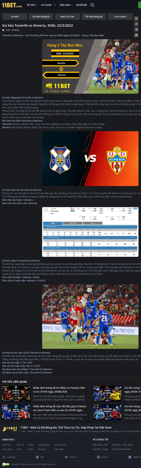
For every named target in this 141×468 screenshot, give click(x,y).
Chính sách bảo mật (121, 449)
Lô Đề (30, 449)
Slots (19, 449)
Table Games (44, 444)
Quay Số (42, 449)
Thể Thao (6, 444)
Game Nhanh (60, 444)
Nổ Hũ (31, 444)
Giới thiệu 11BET (100, 444)
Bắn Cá (20, 444)
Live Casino (7, 449)
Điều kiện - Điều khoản (122, 444)
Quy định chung (100, 449)
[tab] (14, 16)
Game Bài (58, 449)
